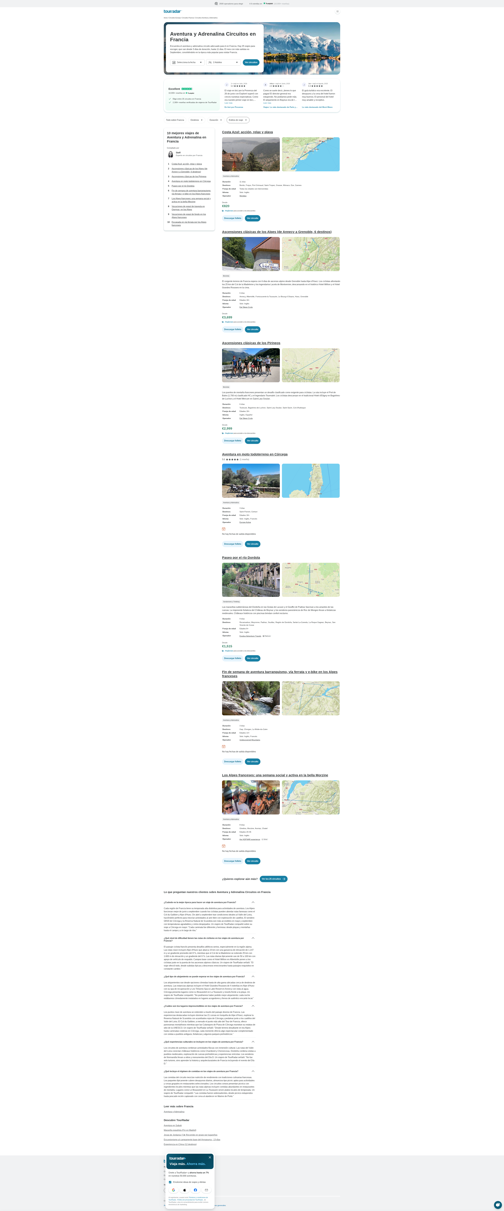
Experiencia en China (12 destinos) (180, 1144)
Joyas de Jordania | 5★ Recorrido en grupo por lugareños (190, 1135)
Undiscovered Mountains (250, 740)
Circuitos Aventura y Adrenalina (206, 18)
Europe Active (245, 522)
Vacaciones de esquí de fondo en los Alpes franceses (189, 216)
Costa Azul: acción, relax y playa (187, 164)
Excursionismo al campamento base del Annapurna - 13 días (192, 1140)
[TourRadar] (173, 11)
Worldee (243, 196)
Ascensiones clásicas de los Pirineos (189, 177)
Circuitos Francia (188, 18)
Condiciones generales (216, 1205)
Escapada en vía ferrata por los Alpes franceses (189, 224)
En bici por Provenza (234, 107)
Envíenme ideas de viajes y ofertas (189, 1182)
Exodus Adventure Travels (250, 636)
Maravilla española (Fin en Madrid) (180, 1130)
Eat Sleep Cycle (246, 307)
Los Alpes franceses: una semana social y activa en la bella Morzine (191, 200)
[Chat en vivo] (498, 1205)
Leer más (228, 103)
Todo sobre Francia (175, 120)
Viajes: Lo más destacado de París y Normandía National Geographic (279, 107)
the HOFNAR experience (250, 839)
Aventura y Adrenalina (174, 1112)
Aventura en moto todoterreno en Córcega (191, 181)
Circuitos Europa (175, 18)
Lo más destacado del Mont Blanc (317, 107)
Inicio (166, 18)
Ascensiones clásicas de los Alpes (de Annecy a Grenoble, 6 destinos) (189, 170)
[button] (281, 211)
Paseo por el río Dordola (183, 186)
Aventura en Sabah (173, 1125)
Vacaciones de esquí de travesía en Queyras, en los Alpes (188, 208)
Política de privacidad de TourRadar (190, 1200)
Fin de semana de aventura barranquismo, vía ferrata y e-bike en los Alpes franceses (191, 192)
